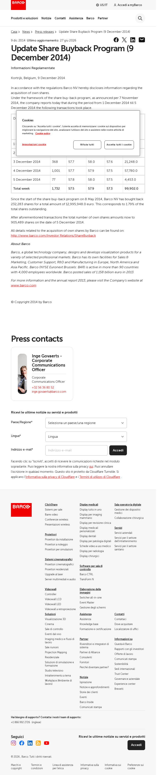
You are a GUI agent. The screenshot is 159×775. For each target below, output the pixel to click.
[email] (142, 39)
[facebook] (116, 39)
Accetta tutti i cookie (119, 144)
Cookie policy (42, 133)
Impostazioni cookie (34, 144)
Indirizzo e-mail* (22, 449)
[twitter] (124, 39)
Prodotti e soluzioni (24, 18)
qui (91, 466)
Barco (90, 18)
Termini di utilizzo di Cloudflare (100, 477)
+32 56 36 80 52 (43, 387)
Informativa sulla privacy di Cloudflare (50, 477)
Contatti (60, 18)
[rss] (38, 743)
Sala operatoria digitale (127, 504)
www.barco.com (23, 285)
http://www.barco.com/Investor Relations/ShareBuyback (53, 236)
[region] (78, 133)
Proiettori (51, 534)
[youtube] (46, 743)
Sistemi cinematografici (58, 559)
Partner (103, 18)
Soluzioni (50, 614)
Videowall (50, 589)
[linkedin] (132, 39)
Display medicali (89, 504)
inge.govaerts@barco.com (49, 391)
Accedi (118, 450)
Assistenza (76, 18)
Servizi (118, 527)
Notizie (46, 18)
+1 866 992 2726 (26, 722)
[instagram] (13, 743)
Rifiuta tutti (87, 144)
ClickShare (51, 504)
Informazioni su (123, 639)
